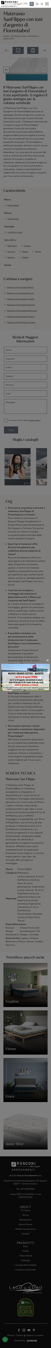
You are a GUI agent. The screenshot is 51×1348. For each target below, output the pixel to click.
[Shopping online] (32, 4)
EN (26, 3)
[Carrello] (37, 4)
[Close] (47, 660)
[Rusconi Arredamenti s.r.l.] (11, 4)
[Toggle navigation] (47, 4)
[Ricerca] (41, 4)
